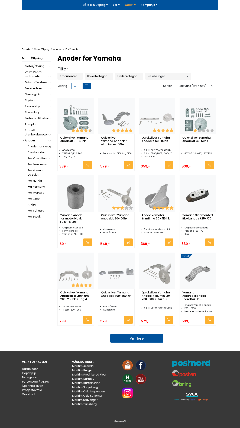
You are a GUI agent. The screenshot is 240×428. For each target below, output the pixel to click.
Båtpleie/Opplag (94, 5)
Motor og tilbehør (37, 118)
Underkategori (127, 76)
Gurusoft (120, 421)
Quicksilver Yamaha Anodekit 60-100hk (156, 139)
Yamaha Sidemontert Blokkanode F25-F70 (197, 217)
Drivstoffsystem (36, 82)
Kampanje (148, 5)
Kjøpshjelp (29, 373)
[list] (74, 86)
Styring (29, 100)
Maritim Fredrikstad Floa (89, 375)
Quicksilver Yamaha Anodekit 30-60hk (74, 139)
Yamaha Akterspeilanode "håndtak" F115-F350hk (194, 296)
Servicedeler (33, 88)
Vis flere (137, 338)
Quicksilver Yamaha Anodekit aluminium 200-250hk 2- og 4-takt (74, 296)
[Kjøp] (87, 165)
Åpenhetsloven (32, 386)
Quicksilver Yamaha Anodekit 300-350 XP (116, 294)
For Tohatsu (36, 211)
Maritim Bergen (82, 370)
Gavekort (28, 394)
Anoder (30, 140)
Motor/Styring (32, 58)
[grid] (87, 86)
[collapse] (49, 66)
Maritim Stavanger (85, 400)
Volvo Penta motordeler (33, 74)
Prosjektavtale (32, 390)
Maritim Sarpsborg (85, 387)
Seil (115, 5)
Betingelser (30, 377)
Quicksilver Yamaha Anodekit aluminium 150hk (114, 141)
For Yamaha (36, 187)
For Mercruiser (38, 164)
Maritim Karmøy (83, 379)
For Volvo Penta (39, 158)
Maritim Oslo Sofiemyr (87, 396)
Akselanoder (36, 152)
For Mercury (36, 193)
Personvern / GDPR (35, 382)
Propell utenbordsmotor (36, 132)
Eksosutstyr (33, 112)
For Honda (35, 181)
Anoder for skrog (39, 146)
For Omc (34, 199)
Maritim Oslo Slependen (88, 391)
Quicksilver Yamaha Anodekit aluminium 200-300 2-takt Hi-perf (156, 296)
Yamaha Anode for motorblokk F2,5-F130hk (71, 218)
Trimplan (31, 124)
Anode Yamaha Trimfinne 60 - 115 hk (156, 217)
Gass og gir (32, 94)
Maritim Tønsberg (84, 404)
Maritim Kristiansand (86, 383)
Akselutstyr (32, 106)
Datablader (30, 369)
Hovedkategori (97, 76)
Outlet (129, 5)
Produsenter (69, 76)
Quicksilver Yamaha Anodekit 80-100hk (115, 217)
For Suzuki (34, 217)
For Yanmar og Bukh (36, 172)
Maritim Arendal (83, 366)
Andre (32, 205)
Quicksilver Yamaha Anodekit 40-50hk (196, 139)
